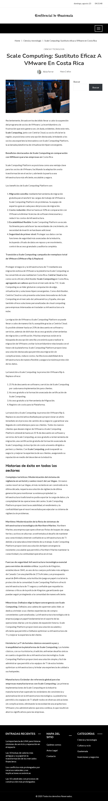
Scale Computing (14, 132)
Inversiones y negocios (88, 757)
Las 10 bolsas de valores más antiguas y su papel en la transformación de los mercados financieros (21, 757)
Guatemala (82, 751)
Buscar (76, 81)
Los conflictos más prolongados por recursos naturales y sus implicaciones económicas (23, 770)
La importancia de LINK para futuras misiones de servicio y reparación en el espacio (23, 744)
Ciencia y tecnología (54, 49)
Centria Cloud (54, 275)
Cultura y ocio (84, 745)
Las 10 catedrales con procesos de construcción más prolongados (22, 780)
